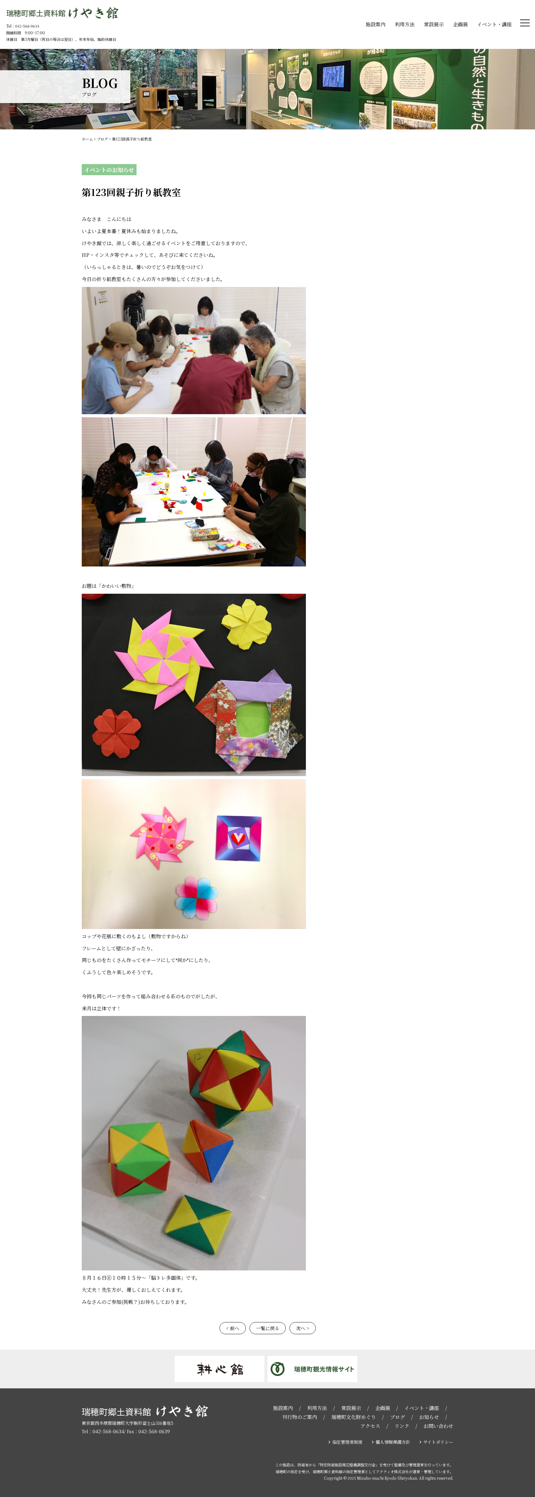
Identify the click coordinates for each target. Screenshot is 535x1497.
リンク (401, 1426)
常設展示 (434, 24)
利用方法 (405, 24)
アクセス (370, 1426)
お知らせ (429, 1417)
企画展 (460, 24)
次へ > (302, 1328)
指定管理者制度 (347, 1442)
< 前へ (232, 1328)
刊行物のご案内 (299, 1417)
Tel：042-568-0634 (22, 25)
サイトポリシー (438, 1442)
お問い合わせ (438, 1426)
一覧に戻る (267, 1328)
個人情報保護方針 (393, 1442)
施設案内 (375, 24)
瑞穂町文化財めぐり (353, 1417)
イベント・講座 (494, 24)
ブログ (397, 1417)
